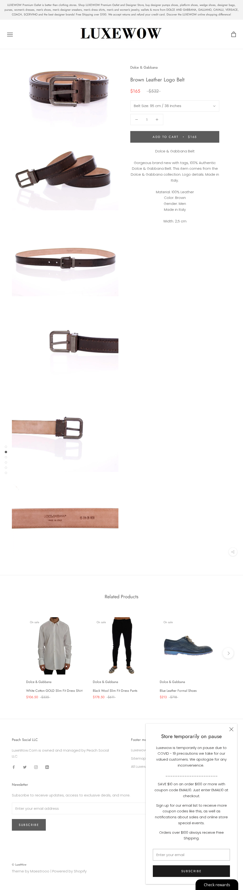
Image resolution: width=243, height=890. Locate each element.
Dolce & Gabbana (144, 67)
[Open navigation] (10, 34)
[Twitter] (25, 767)
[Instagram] (36, 767)
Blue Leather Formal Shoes (178, 690)
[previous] (14, 653)
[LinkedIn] (47, 767)
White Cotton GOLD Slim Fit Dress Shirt (54, 690)
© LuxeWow (19, 864)
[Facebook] (13, 767)
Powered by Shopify (69, 871)
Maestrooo (39, 871)
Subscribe (191, 871)
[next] (228, 653)
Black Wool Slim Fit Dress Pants (115, 690)
